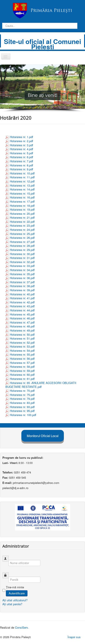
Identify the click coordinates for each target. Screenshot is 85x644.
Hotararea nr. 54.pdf (22, 350)
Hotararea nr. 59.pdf (22, 371)
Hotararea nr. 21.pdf (22, 217)
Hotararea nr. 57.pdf (22, 363)
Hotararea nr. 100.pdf (23, 415)
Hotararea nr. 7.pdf (21, 161)
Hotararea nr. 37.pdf (22, 282)
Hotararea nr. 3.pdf (21, 145)
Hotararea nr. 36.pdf (22, 278)
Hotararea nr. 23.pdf (22, 225)
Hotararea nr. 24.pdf (22, 230)
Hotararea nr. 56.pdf (22, 358)
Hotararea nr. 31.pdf (22, 258)
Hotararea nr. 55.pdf (22, 354)
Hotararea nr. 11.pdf (22, 177)
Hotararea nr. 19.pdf (22, 209)
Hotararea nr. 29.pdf (22, 250)
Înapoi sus (74, 637)
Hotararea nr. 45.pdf (22, 314)
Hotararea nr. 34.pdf (22, 270)
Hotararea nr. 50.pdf (22, 334)
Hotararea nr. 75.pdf (22, 395)
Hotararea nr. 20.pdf (22, 213)
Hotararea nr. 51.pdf (22, 338)
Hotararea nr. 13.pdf (22, 185)
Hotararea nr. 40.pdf (22, 294)
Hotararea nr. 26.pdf (22, 238)
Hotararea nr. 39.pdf (22, 290)
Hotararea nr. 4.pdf (21, 149)
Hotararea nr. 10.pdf (22, 173)
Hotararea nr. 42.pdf (22, 302)
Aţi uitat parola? (12, 604)
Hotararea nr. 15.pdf (22, 193)
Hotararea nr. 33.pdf (22, 266)
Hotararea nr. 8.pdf (21, 165)
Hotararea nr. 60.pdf (22, 374)
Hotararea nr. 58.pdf (22, 366)
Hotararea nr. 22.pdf (22, 222)
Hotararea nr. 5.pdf (21, 153)
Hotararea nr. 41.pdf (22, 298)
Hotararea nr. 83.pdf (22, 403)
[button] (81, 68)
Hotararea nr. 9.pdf (21, 169)
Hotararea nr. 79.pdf (22, 399)
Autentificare (17, 593)
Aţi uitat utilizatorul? (14, 600)
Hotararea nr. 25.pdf (22, 234)
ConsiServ (21, 627)
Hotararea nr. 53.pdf (22, 346)
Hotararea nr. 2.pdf (21, 141)
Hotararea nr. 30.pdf (22, 254)
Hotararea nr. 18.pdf (22, 205)
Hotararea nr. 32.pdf (22, 262)
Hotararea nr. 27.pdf (22, 242)
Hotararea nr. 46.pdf (22, 318)
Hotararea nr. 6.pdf (21, 157)
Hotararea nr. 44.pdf (22, 310)
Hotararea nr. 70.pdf (22, 391)
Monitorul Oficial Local (42, 435)
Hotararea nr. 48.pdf (22, 326)
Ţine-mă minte (15, 587)
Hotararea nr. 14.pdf (22, 189)
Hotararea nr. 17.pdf (22, 201)
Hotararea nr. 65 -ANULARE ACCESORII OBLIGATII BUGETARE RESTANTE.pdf (40, 385)
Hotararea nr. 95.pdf (22, 411)
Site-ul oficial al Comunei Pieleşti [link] (42, 44)
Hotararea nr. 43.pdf (22, 306)
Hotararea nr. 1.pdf (21, 137)
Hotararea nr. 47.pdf (22, 322)
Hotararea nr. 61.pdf (22, 379)
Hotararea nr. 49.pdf (22, 330)
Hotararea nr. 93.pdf (22, 407)
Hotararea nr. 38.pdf (22, 286)
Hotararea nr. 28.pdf (22, 246)
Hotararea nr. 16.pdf (22, 197)
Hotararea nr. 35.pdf (22, 274)
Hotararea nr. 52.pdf (22, 342)
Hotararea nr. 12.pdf (22, 181)
